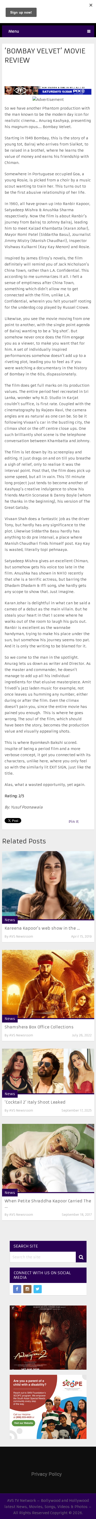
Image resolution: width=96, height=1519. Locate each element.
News (10, 920)
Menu (13, 31)
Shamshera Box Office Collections (39, 1027)
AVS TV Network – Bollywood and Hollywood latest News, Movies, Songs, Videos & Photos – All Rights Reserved (48, 1506)
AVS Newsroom (21, 936)
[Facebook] (17, 1289)
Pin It (74, 821)
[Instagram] (27, 1289)
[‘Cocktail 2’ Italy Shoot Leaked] (48, 1071)
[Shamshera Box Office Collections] (48, 984)
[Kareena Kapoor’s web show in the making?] (48, 885)
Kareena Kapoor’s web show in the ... (42, 928)
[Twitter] (38, 1289)
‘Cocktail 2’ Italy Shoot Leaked (35, 1102)
